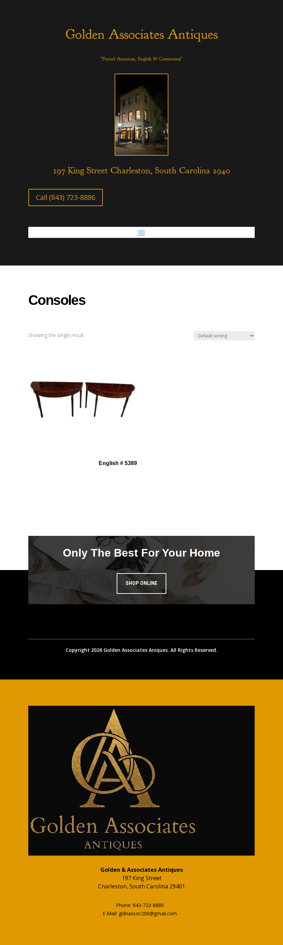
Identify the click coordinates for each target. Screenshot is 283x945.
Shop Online (141, 583)
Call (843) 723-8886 (65, 197)
